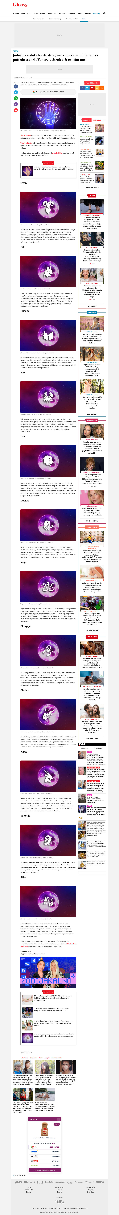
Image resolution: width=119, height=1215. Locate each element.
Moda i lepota (26, 13)
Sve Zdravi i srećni (92, 630)
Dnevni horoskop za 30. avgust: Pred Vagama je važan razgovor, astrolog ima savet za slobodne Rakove (86, 129)
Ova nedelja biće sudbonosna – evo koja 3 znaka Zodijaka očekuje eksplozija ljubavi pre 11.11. (51, 1009)
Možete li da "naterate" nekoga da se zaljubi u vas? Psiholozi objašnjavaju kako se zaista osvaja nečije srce (92, 662)
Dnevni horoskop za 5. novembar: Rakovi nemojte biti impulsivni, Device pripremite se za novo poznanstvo (54, 1035)
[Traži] (104, 13)
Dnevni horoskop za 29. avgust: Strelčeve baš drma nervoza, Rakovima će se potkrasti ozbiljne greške (92, 402)
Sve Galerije (92, 306)
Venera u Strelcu (26, 143)
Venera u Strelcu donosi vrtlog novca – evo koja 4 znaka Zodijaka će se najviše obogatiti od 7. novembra (53, 168)
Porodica (62, 13)
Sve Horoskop (92, 414)
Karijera (72, 13)
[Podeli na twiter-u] (16, 92)
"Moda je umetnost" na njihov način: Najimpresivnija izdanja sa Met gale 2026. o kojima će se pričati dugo (92, 291)
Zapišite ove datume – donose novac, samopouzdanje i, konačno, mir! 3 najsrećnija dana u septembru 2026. (92, 369)
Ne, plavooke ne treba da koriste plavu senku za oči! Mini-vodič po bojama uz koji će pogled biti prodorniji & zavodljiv (92, 447)
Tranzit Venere (25, 135)
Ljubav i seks (52, 13)
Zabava (79, 13)
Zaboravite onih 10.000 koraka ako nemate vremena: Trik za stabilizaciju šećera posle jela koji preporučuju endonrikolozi (87, 154)
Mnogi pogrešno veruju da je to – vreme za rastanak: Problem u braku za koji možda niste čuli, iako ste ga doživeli (92, 694)
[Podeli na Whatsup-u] (16, 98)
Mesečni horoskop (72, 19)
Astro (84, 19)
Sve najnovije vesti (92, 187)
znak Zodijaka (57, 153)
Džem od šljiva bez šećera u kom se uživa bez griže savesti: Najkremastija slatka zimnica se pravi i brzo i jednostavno (92, 618)
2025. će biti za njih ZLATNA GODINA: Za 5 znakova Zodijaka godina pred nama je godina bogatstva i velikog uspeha (53, 998)
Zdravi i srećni (39, 13)
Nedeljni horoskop (55, 19)
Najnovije (84, 748)
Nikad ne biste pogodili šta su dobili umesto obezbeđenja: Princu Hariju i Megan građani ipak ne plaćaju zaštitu (87, 180)
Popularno (98, 748)
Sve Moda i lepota (92, 521)
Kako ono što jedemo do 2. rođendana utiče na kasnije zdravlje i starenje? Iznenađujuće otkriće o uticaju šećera (92, 587)
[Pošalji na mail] (16, 110)
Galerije (88, 13)
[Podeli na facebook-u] (16, 86)
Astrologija (33, 1058)
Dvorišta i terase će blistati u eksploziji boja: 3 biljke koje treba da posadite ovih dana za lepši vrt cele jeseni (87, 167)
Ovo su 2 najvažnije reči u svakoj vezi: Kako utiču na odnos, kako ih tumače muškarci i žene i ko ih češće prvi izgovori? (92, 726)
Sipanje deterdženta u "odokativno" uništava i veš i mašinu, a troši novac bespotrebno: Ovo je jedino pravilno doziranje (87, 142)
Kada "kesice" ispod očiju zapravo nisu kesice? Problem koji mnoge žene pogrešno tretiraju (92, 511)
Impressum (35, 1208)
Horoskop (96, 13)
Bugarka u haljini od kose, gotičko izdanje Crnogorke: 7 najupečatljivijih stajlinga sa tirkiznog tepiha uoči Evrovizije (92, 255)
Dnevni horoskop (39, 19)
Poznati (16, 13)
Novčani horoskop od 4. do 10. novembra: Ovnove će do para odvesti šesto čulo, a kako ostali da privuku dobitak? (53, 1023)
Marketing (44, 1208)
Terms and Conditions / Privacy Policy (74, 1208)
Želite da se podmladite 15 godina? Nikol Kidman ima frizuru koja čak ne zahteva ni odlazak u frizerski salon (92, 478)
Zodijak (46, 1058)
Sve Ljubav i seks (92, 738)
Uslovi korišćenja (55, 1208)
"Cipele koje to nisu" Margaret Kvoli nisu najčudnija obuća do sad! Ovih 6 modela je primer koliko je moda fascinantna (92, 222)
